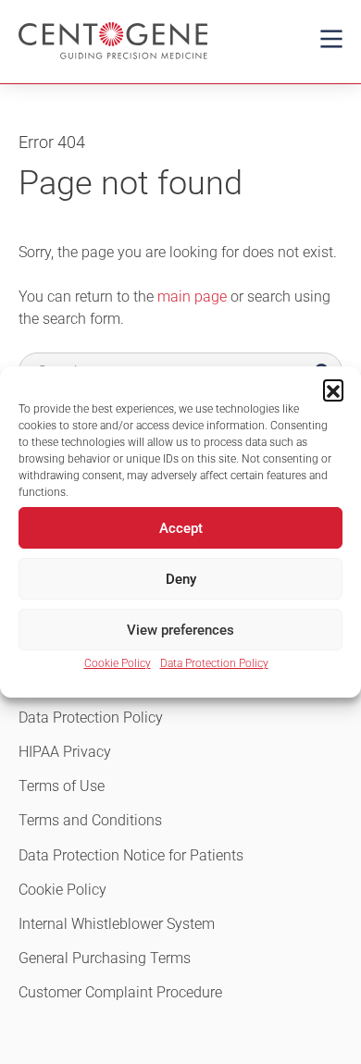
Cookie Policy (117, 663)
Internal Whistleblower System (117, 924)
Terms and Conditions (90, 820)
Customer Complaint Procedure (120, 992)
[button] (333, 389)
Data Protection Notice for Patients (131, 855)
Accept (181, 528)
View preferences (180, 630)
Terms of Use (62, 786)
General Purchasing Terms (105, 958)
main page (192, 296)
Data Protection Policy (214, 663)
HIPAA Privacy (65, 752)
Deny (181, 579)
